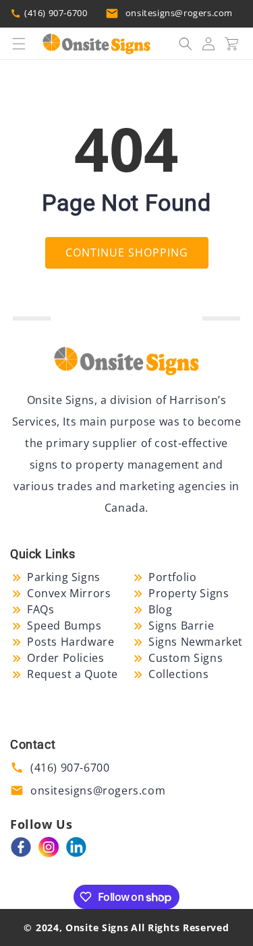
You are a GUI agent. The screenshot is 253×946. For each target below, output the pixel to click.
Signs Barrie (181, 625)
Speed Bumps (64, 625)
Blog (160, 609)
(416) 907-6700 (55, 13)
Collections (178, 674)
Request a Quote (72, 674)
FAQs (40, 609)
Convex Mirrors (69, 593)
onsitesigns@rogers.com (179, 13)
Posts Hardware (70, 641)
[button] (18, 43)
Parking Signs (64, 577)
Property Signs (188, 593)
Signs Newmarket (195, 641)
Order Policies (65, 657)
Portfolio (172, 577)
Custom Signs (185, 657)
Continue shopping (126, 252)
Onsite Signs (96, 927)
